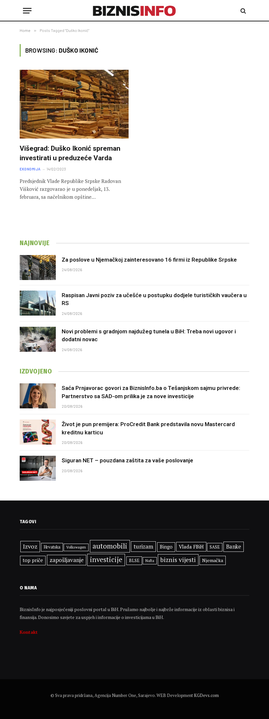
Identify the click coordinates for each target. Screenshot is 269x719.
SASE (215, 547)
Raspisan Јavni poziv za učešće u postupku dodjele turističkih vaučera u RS (154, 299)
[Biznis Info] (134, 10)
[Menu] (27, 10)
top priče (33, 560)
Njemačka (212, 560)
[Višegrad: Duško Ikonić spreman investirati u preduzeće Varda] (74, 104)
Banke (233, 546)
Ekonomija (30, 169)
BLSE (134, 560)
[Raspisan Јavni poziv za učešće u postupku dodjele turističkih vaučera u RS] (38, 303)
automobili (110, 546)
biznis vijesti (178, 559)
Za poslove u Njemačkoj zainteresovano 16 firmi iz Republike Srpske (149, 259)
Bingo (166, 547)
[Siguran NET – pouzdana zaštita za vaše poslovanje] (38, 468)
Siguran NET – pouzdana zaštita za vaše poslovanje (127, 460)
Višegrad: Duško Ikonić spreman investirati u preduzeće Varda (70, 153)
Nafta (149, 560)
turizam (143, 546)
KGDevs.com (206, 695)
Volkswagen (76, 547)
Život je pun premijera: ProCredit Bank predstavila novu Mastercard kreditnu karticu (148, 428)
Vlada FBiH (191, 546)
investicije (106, 559)
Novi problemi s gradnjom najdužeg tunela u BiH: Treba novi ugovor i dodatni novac (149, 335)
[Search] (242, 10)
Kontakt (29, 632)
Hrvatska (52, 547)
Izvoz (30, 546)
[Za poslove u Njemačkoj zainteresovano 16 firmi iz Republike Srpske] (38, 267)
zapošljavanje (67, 560)
